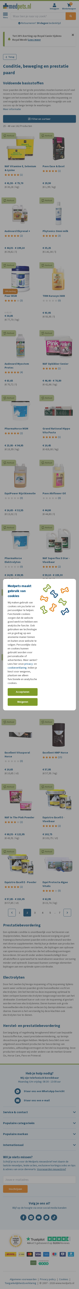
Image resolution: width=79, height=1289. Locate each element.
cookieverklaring (17, 668)
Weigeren (22, 702)
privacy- (29, 664)
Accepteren (22, 692)
